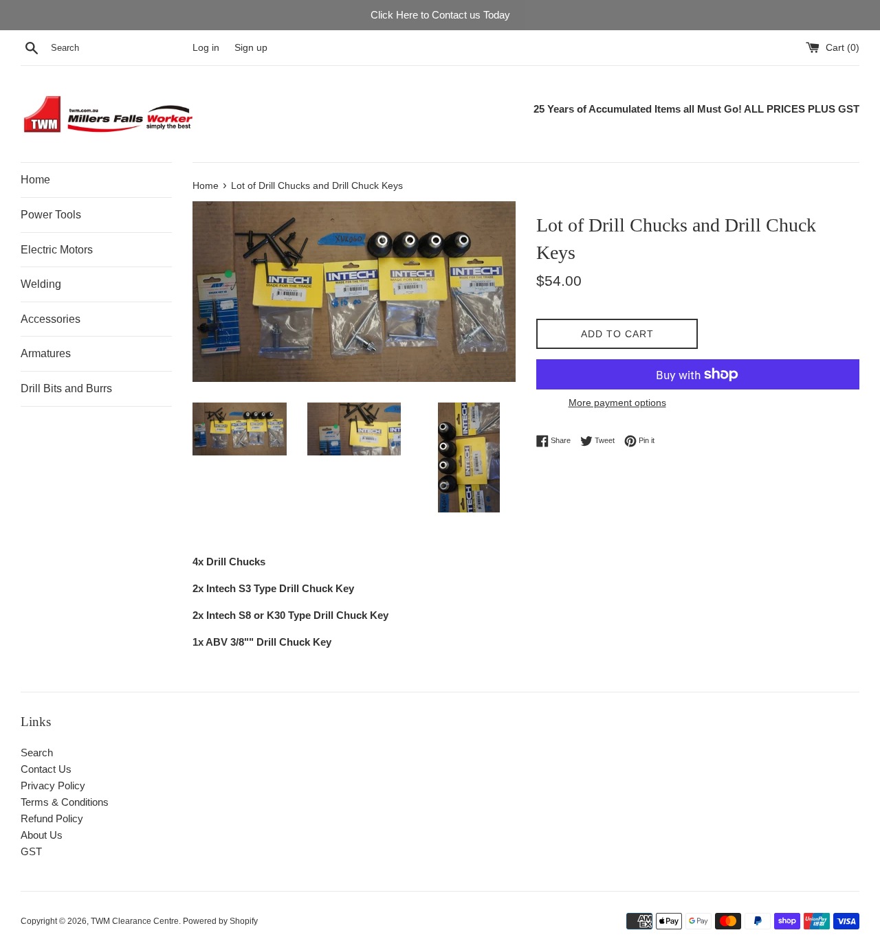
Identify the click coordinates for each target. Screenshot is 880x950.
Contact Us (46, 769)
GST (31, 851)
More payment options (617, 402)
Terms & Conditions (65, 802)
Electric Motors (57, 250)
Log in (205, 48)
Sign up (250, 48)
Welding (41, 284)
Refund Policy (52, 818)
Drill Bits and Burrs (66, 388)
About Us (42, 835)
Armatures (46, 353)
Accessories (50, 319)
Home (35, 179)
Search (37, 752)
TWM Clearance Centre (135, 921)
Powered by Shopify (220, 921)
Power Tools (51, 214)
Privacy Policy (53, 785)
